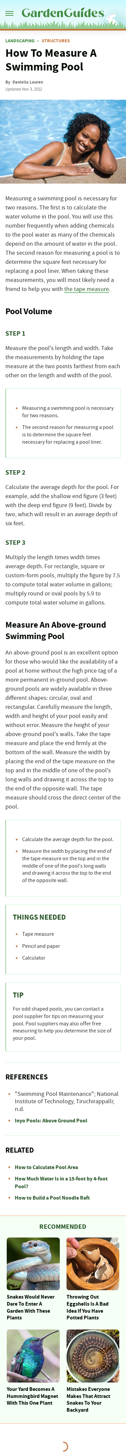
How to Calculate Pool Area (46, 1167)
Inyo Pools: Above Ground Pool (51, 1120)
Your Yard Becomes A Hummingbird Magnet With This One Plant (32, 1396)
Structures (56, 41)
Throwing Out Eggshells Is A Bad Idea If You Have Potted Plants (88, 1307)
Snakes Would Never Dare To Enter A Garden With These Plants (30, 1307)
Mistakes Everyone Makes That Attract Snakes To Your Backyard (88, 1399)
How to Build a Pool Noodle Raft (52, 1198)
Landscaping (20, 41)
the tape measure (86, 289)
